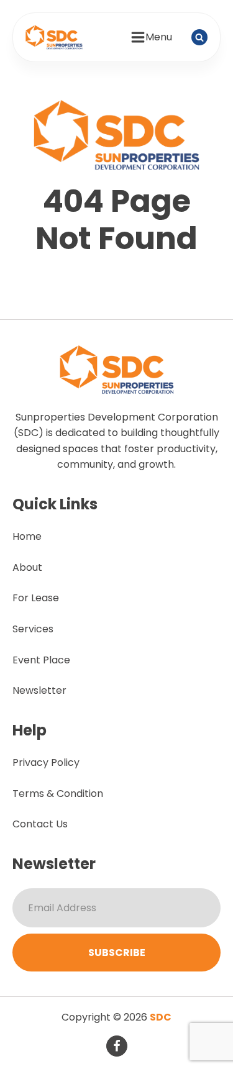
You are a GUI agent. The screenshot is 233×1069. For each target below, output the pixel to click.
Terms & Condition (57, 793)
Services (32, 629)
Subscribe (116, 952)
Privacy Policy (46, 762)
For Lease (35, 598)
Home (27, 536)
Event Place (41, 660)
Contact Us (40, 824)
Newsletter (39, 690)
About (27, 567)
